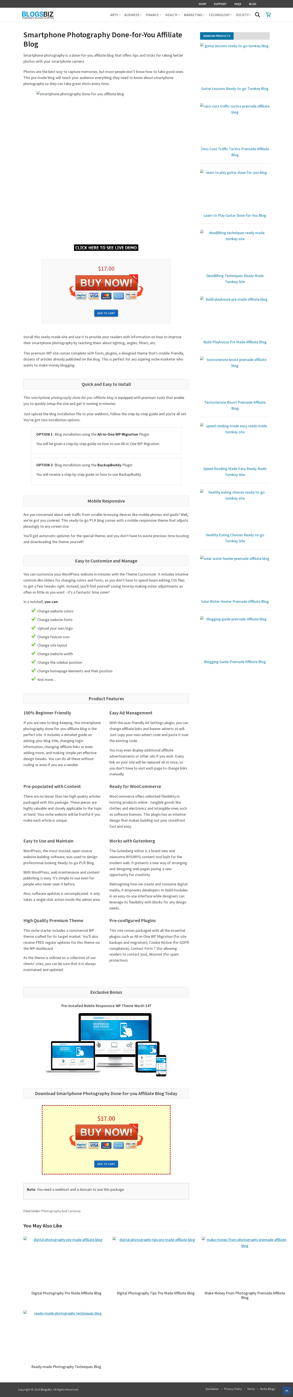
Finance (152, 15)
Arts (114, 15)
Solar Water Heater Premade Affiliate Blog (235, 601)
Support (220, 4)
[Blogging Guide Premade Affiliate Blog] (235, 637)
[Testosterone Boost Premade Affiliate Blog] (235, 377)
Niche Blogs (267, 1389)
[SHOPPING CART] (268, 14)
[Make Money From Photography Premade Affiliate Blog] (245, 1262)
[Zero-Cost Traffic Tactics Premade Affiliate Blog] (235, 124)
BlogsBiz (46, 1389)
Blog (252, 4)
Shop (202, 4)
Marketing (193, 15)
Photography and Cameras (61, 1211)
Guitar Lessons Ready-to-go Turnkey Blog (235, 88)
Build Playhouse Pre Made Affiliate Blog (235, 341)
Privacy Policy (233, 1389)
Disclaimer (212, 1389)
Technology (219, 15)
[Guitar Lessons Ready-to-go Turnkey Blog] (235, 64)
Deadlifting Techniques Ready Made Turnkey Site (235, 278)
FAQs (237, 4)
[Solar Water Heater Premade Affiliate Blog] (235, 576)
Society (242, 15)
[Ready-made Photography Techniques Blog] (66, 1336)
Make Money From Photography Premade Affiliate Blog (245, 1295)
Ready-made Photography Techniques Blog (66, 1366)
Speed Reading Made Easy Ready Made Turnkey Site (234, 471)
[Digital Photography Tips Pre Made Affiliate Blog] (155, 1262)
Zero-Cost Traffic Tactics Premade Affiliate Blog (235, 151)
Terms (251, 1389)
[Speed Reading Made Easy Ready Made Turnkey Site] (235, 444)
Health (171, 15)
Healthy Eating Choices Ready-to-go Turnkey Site (235, 537)
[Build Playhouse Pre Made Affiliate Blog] (235, 317)
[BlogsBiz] (53, 14)
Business (131, 15)
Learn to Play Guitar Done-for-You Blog (235, 215)
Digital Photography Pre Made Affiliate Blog (66, 1293)
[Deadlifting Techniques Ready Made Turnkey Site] (235, 250)
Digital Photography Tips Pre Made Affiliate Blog (156, 1293)
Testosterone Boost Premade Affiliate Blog (235, 405)
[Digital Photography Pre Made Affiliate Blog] (66, 1262)
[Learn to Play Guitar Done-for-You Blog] (235, 190)
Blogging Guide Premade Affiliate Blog (235, 661)
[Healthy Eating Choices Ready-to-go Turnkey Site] (235, 510)
